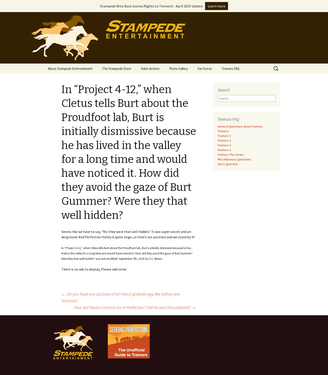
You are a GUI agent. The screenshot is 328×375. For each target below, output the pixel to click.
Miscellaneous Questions (234, 159)
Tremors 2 (224, 136)
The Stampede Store (116, 68)
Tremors (223, 131)
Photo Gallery (178, 68)
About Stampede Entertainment (70, 68)
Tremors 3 (224, 140)
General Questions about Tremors (240, 126)
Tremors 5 (224, 150)
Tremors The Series (231, 155)
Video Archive (150, 68)
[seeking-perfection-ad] (129, 341)
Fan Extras (204, 68)
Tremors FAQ (230, 68)
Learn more (216, 6)
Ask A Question (228, 164)
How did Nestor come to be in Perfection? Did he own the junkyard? (135, 307)
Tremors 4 (224, 145)
